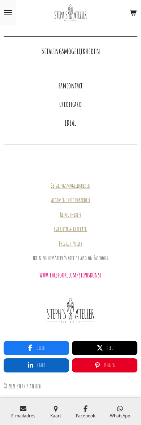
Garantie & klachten (70, 229)
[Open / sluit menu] (8, 12)
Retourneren (70, 214)
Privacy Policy (70, 243)
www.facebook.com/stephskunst (70, 275)
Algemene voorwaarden (70, 200)
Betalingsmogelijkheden (70, 185)
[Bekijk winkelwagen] (133, 12)
